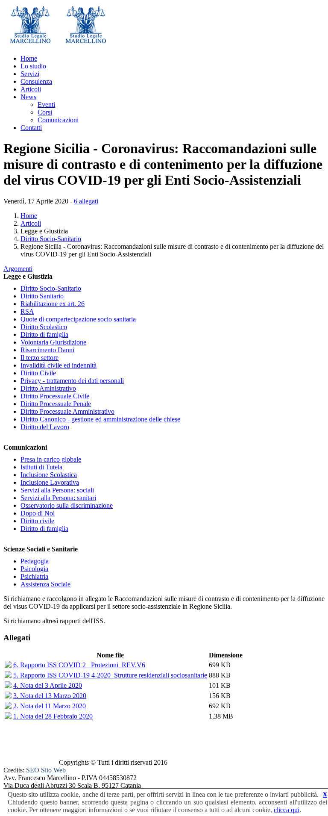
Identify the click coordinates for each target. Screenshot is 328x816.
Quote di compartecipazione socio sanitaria (78, 319)
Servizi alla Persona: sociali (57, 490)
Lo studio (33, 66)
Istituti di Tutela (41, 467)
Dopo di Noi (37, 513)
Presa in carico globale (50, 459)
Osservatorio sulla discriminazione (66, 505)
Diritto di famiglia (44, 334)
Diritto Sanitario (42, 296)
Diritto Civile (38, 373)
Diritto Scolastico (43, 326)
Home (28, 58)
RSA (27, 311)
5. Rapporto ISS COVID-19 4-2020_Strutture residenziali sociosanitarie (110, 675)
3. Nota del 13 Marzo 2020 (49, 695)
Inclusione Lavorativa (49, 482)
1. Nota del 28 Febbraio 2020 (53, 716)
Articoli (30, 89)
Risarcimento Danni (47, 350)
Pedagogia (34, 561)
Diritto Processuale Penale (55, 403)
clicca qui (286, 809)
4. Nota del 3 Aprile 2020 (47, 685)
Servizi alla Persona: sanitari (58, 497)
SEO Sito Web (46, 770)
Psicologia (34, 568)
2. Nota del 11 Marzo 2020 (49, 706)
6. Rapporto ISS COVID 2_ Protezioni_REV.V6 (79, 665)
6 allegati (86, 201)
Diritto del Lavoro (44, 426)
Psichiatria (34, 576)
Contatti (31, 127)
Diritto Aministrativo (48, 388)
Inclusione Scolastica (48, 474)
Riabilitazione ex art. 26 (52, 303)
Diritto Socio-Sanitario (50, 238)
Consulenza (36, 81)
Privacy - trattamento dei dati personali (72, 380)
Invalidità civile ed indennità (58, 365)
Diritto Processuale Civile (54, 396)
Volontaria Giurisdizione (53, 342)
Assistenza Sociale (45, 584)
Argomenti (17, 268)
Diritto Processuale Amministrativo (67, 411)
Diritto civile (37, 520)
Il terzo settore (39, 357)
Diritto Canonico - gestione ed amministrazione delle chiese (100, 419)
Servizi (29, 73)
